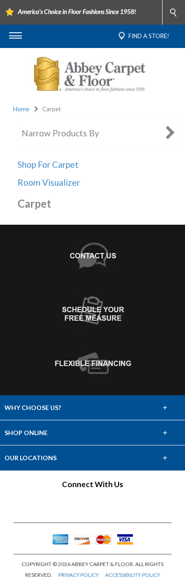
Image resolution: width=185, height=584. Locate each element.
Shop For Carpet (48, 164)
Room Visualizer (49, 182)
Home (21, 109)
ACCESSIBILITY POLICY (132, 574)
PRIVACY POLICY (78, 574)
